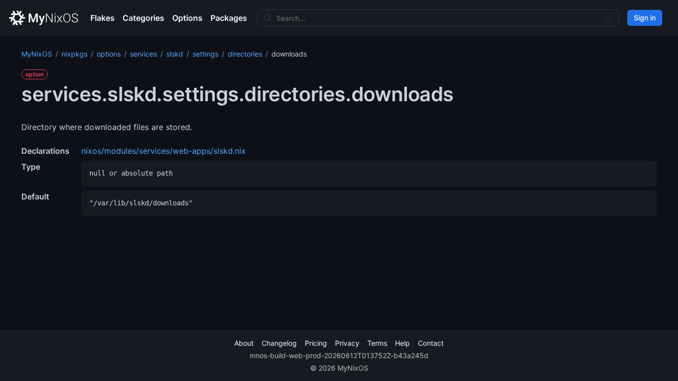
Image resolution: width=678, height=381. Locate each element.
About (244, 343)
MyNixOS (36, 54)
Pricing (316, 343)
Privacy (347, 343)
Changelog (279, 343)
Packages (228, 18)
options (109, 54)
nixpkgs (74, 54)
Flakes (102, 18)
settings (205, 54)
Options (187, 18)
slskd (174, 54)
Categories (143, 18)
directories (245, 54)
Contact (431, 343)
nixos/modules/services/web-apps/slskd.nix (163, 151)
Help (402, 343)
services (143, 54)
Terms (377, 343)
